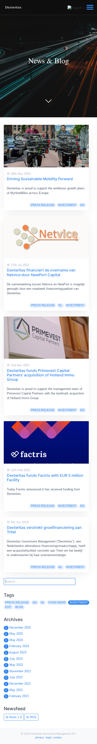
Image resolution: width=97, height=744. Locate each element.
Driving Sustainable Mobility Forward (40, 178)
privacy (39, 737)
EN (82, 205)
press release (42, 205)
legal (48, 737)
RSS (32, 717)
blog (19, 607)
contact (57, 737)
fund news (57, 602)
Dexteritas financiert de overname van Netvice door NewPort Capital (41, 272)
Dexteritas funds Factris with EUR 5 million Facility (45, 477)
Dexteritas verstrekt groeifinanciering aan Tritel (44, 529)
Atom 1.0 (15, 717)
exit (8, 607)
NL (60, 305)
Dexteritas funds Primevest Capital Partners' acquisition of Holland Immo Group (40, 375)
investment (67, 205)
